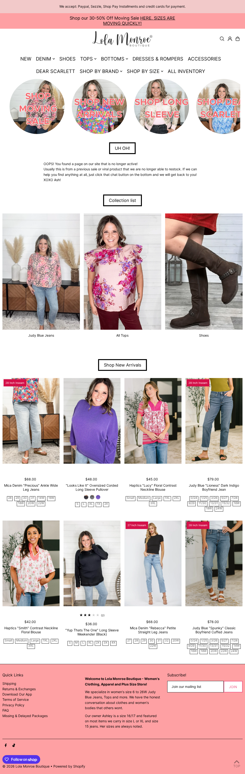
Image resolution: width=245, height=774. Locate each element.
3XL (153, 503)
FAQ (5, 710)
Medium (143, 498)
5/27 (224, 498)
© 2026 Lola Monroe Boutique (26, 766)
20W (31, 503)
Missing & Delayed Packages (25, 716)
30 (25, 498)
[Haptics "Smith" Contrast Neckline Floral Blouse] (31, 563)
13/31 (214, 503)
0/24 (194, 498)
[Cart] (237, 39)
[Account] (230, 39)
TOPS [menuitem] (86, 59)
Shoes (204, 335)
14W (41, 498)
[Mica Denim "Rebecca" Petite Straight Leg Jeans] (153, 563)
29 (17, 498)
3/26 (214, 498)
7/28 (234, 498)
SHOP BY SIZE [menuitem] (143, 71)
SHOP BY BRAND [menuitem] (99, 71)
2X (106, 504)
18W (21, 503)
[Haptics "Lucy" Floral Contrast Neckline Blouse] (153, 421)
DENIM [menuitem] (43, 59)
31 (32, 498)
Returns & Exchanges (19, 689)
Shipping (9, 683)
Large (157, 498)
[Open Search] (222, 39)
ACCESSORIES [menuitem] (204, 59)
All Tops (122, 335)
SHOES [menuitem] (67, 59)
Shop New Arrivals (122, 365)
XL (91, 504)
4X (113, 642)
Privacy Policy (13, 705)
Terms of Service (15, 699)
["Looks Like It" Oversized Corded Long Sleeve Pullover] (92, 421)
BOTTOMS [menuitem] (112, 59)
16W (51, 498)
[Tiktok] (13, 745)
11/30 (202, 503)
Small (130, 498)
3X (105, 642)
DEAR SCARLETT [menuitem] (55, 71)
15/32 (226, 503)
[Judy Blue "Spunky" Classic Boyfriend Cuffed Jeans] (214, 563)
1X (98, 504)
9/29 (192, 503)
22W (41, 503)
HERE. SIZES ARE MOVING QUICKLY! (139, 21)
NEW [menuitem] (25, 59)
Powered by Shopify (69, 766)
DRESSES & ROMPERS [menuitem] (158, 59)
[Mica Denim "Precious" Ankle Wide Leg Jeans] (31, 421)
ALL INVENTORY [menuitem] (186, 71)
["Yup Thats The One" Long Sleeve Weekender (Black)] (92, 563)
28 (9, 498)
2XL (176, 498)
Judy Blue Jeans (41, 335)
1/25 (204, 498)
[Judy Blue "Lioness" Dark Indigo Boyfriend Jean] (214, 421)
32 (166, 640)
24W (219, 508)
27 (129, 640)
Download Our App (17, 694)
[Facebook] (6, 745)
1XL (167, 498)
